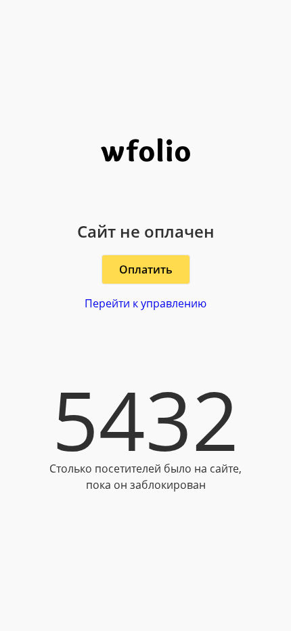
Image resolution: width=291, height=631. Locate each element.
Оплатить (146, 269)
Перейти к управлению (145, 303)
